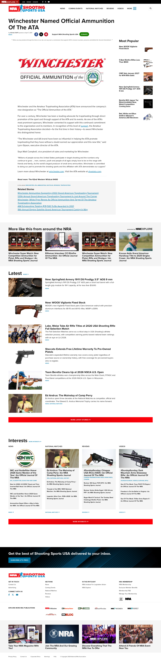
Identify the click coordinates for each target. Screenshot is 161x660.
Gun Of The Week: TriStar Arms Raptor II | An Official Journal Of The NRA (135, 500)
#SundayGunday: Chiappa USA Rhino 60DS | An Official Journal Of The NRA (98, 473)
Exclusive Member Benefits (128, 587)
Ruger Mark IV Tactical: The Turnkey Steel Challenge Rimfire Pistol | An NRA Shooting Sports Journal (98, 499)
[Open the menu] (135, 8)
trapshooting (65, 185)
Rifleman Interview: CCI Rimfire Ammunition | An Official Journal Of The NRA (61, 256)
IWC (11, 480)
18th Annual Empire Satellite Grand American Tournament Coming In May (53, 209)
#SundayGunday (126, 480)
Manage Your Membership (128, 594)
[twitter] (41, 33)
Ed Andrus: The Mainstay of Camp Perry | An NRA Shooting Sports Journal (60, 473)
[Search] (151, 8)
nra (48, 478)
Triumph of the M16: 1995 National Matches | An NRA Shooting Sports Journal (62, 490)
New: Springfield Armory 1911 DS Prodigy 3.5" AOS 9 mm (78, 279)
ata (35, 185)
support (84, 125)
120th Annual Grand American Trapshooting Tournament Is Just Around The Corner (57, 196)
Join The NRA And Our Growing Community (61, 647)
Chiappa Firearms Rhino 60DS (94, 477)
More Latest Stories (89, 419)
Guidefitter (17, 480)
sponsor (57, 185)
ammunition (41, 185)
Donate (35, 2)
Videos (120, 8)
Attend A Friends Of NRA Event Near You (134, 647)
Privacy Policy (12, 656)
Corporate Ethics (35, 656)
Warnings (47, 656)
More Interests (34, 441)
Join (23, 2)
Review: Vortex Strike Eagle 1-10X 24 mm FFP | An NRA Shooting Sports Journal (98, 491)
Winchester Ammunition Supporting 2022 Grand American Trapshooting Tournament (58, 193)
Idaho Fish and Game (29, 480)
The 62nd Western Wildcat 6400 (43, 179)
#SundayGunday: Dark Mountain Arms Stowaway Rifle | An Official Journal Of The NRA (134, 474)
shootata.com (94, 171)
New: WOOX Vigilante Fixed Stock (65, 302)
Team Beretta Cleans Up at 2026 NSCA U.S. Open (74, 372)
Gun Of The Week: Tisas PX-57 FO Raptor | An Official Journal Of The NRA (136, 485)
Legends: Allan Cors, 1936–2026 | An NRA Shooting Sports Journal (62, 497)
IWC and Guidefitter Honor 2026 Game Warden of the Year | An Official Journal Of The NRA (23, 474)
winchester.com (56, 171)
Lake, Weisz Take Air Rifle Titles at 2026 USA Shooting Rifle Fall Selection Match (80, 327)
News (62, 8)
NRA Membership (125, 584)
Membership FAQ (125, 591)
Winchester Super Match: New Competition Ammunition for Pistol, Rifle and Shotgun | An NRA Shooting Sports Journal (23, 257)
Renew (29, 2)
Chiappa (86, 479)
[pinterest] (46, 33)
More (25, 274)
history (66, 478)
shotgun (50, 185)
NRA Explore (86, 587)
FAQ (55, 656)
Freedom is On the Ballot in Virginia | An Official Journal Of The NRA (135, 492)
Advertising (12, 587)
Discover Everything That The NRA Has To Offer (96, 647)
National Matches (94, 8)
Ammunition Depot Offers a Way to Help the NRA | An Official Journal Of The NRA (24, 504)
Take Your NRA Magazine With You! (23, 647)
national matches (56, 478)
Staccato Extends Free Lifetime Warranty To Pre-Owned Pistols (78, 350)
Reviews (110, 8)
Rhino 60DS (108, 477)
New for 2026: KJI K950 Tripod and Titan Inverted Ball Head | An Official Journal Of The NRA (25, 486)
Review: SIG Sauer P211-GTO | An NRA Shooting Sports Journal (97, 484)
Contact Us (12, 584)
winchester (30, 185)
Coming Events (75, 8)
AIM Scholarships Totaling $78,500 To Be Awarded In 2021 (46, 206)
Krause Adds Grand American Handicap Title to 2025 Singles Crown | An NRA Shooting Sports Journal (135, 257)
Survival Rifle (143, 480)
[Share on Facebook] (36, 33)
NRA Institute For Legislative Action (94, 584)
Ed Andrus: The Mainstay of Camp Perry (68, 395)
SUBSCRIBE (19, 560)
